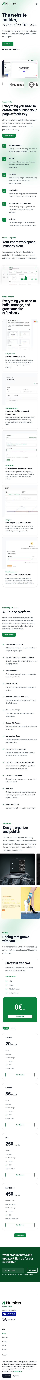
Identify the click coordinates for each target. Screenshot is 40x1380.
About (4, 1345)
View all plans (20, 1235)
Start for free (8, 44)
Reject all (16, 1376)
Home (4, 1333)
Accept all (6, 1376)
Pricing (4, 1341)
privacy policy (28, 1274)
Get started (20, 1016)
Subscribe (32, 1270)
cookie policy (17, 1371)
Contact (4, 1349)
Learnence (8, 1306)
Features (5, 1337)
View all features (9, 135)
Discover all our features (11, 49)
